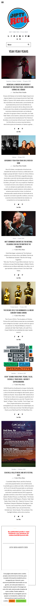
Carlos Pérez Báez (20, 249)
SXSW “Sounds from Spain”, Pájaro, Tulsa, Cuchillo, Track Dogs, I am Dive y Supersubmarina (18, 379)
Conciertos (8, 81)
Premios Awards (14, 307)
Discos (14, 238)
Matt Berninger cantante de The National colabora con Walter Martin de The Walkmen (18, 244)
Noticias (14, 157)
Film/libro (13, 373)
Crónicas (14, 81)
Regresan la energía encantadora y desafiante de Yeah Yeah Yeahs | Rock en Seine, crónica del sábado (18, 87)
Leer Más (18, 132)
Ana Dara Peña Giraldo (19, 92)
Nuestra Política (21, 601)
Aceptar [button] (12, 601)
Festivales (19, 81)
